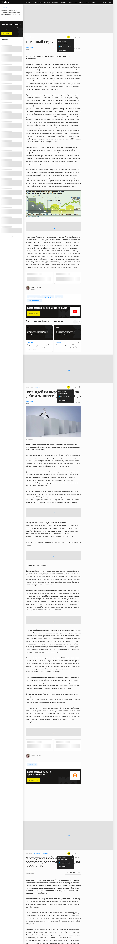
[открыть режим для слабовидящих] (68, 37)
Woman (81, 2)
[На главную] (5, 2)
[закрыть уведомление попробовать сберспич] (72, 42)
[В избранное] (50, 327)
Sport (87, 2)
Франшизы (55, 2)
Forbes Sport (30, 327)
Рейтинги (47, 2)
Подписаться (33, 299)
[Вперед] (84, 263)
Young (93, 2)
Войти (104, 2)
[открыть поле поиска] (110, 2)
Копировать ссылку (74, 388)
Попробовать (62, 50)
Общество (58, 327)
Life (76, 2)
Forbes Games (38, 2)
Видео (70, 2)
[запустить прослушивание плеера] (72, 37)
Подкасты (63, 2)
